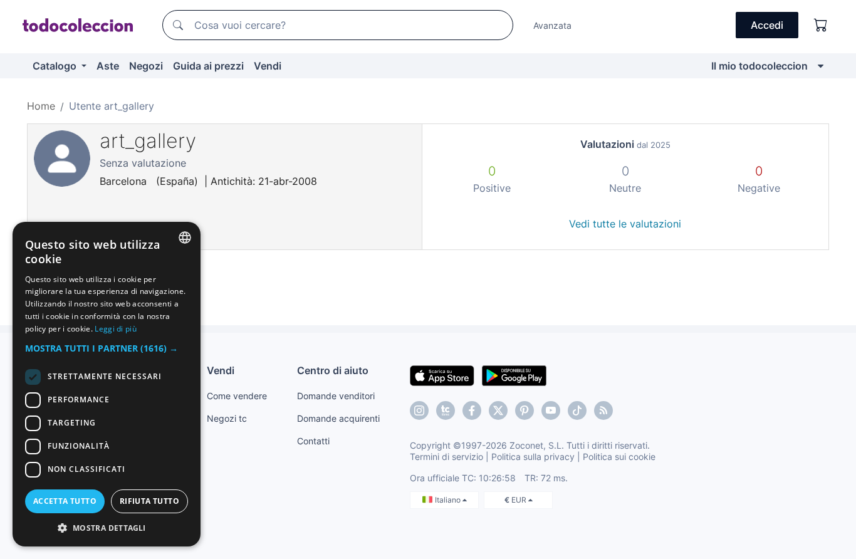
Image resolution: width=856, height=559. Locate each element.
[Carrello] (820, 25)
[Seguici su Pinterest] (524, 410)
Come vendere (237, 395)
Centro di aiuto (332, 370)
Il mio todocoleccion (759, 66)
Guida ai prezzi (208, 66)
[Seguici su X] (498, 410)
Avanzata (552, 25)
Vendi (267, 66)
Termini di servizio (446, 456)
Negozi (146, 66)
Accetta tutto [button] (65, 501)
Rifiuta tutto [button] (149, 501)
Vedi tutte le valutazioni (625, 223)
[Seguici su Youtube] (550, 410)
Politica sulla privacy (533, 456)
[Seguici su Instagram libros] (445, 410)
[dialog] (107, 384)
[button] (106, 348)
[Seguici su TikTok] (577, 410)
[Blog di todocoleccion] (603, 410)
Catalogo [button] (56, 66)
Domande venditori (336, 395)
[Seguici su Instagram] (419, 410)
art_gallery (148, 140)
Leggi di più (116, 328)
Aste (108, 66)
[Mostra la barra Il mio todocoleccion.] (820, 65)
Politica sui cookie (619, 456)
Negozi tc (227, 418)
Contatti (313, 441)
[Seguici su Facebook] (471, 410)
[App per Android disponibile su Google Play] (514, 374)
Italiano (448, 499)
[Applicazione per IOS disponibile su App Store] (442, 374)
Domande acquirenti (338, 418)
